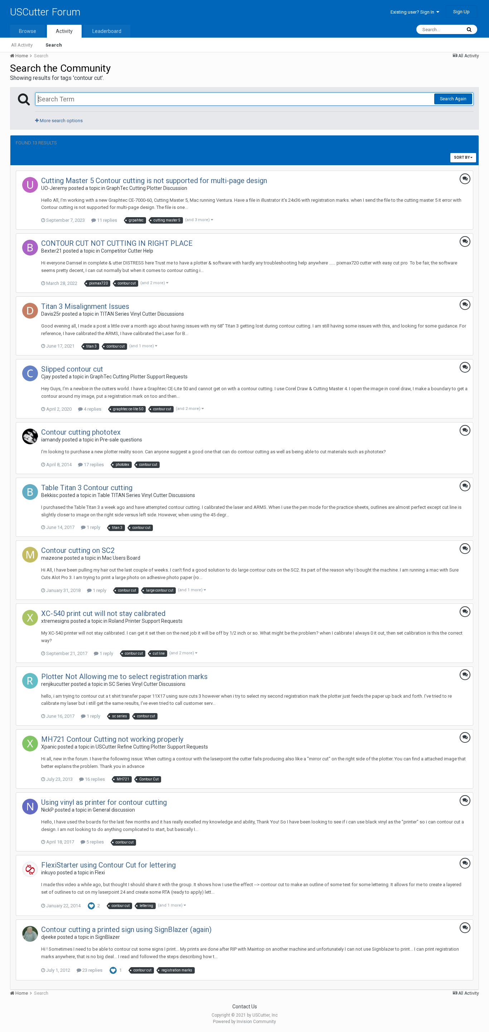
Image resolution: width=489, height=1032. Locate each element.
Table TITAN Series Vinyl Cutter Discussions (146, 495)
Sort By (462, 157)
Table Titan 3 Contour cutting (86, 487)
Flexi (100, 872)
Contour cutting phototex (81, 432)
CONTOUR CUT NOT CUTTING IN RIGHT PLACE (117, 243)
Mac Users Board (121, 558)
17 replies (93, 464)
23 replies (91, 970)
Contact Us (244, 1006)
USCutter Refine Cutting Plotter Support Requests (152, 747)
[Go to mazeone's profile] (30, 555)
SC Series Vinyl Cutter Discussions (147, 684)
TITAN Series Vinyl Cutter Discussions (142, 314)
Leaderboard (106, 31)
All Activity (22, 45)
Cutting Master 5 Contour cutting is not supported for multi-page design (154, 180)
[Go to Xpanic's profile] (30, 743)
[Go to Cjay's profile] (30, 373)
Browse (27, 31)
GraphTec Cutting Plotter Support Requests (139, 376)
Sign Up (461, 11)
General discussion (114, 810)
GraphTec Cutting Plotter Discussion (146, 188)
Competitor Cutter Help (127, 251)
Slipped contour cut (72, 369)
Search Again (453, 98)
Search (53, 45)
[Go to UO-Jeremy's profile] (30, 185)
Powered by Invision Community (244, 1021)
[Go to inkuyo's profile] (30, 869)
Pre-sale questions (121, 440)
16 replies (94, 779)
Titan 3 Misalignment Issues (85, 306)
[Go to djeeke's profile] (30, 934)
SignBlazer (107, 937)
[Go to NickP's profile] (30, 806)
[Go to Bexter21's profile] (30, 247)
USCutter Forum (45, 12)
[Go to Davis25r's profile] (30, 311)
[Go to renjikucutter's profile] (30, 681)
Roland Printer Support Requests (145, 621)
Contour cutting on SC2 (78, 550)
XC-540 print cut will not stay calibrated (103, 613)
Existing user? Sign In (413, 12)
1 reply (93, 527)
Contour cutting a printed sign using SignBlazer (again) (126, 929)
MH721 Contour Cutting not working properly (112, 739)
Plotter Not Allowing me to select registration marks (124, 676)
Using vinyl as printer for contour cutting (104, 802)
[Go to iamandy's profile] (30, 436)
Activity (64, 31)
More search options (61, 120)
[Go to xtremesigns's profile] (30, 618)
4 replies (92, 409)
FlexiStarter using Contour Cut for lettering (108, 865)
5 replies (94, 842)
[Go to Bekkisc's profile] (30, 492)
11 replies (106, 220)
